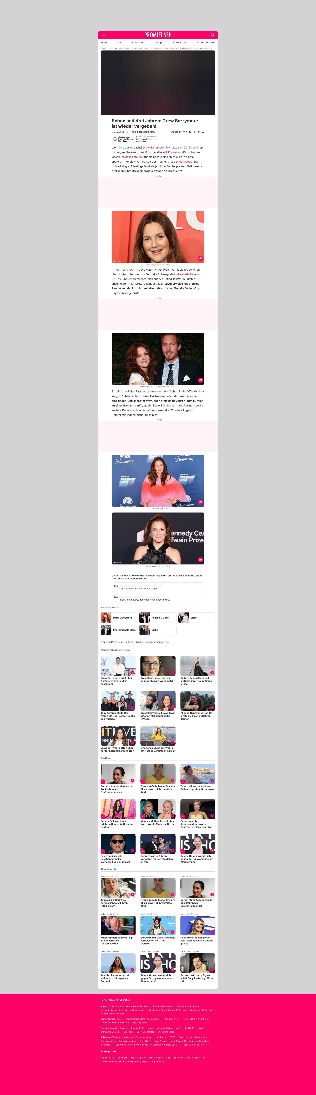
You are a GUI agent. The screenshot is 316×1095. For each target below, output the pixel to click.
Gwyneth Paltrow (188, 274)
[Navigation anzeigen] (103, 34)
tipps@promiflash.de (157, 642)
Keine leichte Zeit (132, 156)
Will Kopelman (172, 152)
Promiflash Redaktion (143, 131)
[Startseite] (158, 35)
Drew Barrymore (153, 147)
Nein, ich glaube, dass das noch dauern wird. (145, 599)
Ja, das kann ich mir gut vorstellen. (139, 588)
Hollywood (185, 161)
